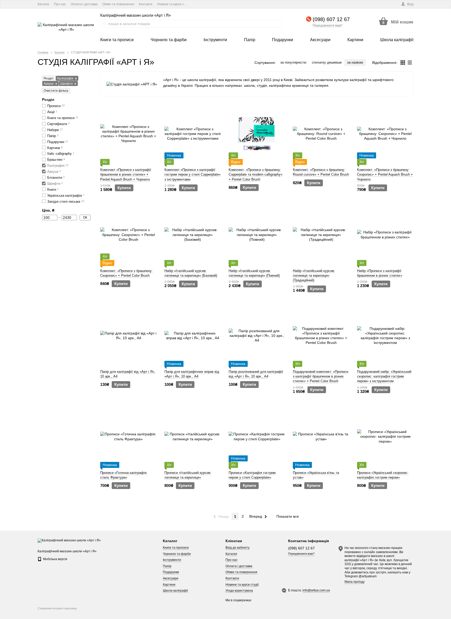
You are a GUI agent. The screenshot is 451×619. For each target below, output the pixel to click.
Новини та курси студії (173, 4)
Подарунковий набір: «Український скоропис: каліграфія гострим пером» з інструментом (384, 376)
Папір (167, 566)
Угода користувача (239, 590)
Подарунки (171, 572)
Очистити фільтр (56, 90)
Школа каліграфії (175, 590)
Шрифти (66, 83)
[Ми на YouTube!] (204, 4)
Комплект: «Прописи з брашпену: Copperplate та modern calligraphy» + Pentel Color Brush (255, 174)
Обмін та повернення (118, 4)
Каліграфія (65, 78)
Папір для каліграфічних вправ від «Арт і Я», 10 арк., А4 (191, 374)
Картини (169, 584)
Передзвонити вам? (327, 25)
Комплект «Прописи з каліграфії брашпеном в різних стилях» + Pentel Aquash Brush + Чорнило (125, 174)
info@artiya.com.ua (316, 590)
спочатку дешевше (327, 62)
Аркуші (49, 83)
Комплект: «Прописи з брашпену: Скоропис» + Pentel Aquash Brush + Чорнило (385, 174)
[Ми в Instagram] (211, 4)
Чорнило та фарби (177, 554)
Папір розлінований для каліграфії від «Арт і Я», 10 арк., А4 (256, 374)
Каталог (43, 4)
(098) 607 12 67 (331, 19)
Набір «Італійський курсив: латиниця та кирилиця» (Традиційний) (314, 275)
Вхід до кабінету (237, 547)
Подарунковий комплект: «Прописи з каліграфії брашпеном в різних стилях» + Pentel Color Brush (320, 376)
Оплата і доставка (84, 4)
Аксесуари (170, 578)
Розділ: (49, 78)
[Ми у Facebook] (196, 4)
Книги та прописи (176, 547)
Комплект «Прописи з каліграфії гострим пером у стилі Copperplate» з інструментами (192, 174)
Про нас (60, 4)
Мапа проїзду (355, 582)
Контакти (145, 4)
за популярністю (293, 62)
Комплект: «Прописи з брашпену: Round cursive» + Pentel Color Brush (321, 172)
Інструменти (172, 560)
